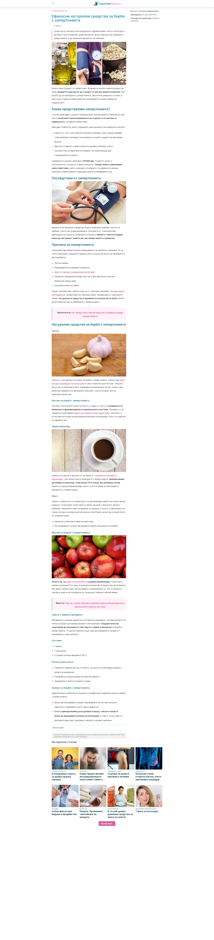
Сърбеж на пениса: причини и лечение (119, 775)
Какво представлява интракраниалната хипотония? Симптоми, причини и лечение (93, 776)
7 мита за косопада (147, 811)
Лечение (55, 809)
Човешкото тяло (115, 771)
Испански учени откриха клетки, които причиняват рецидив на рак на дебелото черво (149, 776)
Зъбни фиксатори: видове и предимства (64, 813)
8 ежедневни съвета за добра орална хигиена (63, 776)
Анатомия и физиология (146, 809)
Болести (83, 771)
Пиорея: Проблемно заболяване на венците (91, 814)
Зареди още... (107, 823)
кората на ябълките (76, 582)
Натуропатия (113, 809)
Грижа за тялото (59, 771)
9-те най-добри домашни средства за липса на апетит (120, 814)
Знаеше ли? (140, 771)
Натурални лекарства (60, 11)
